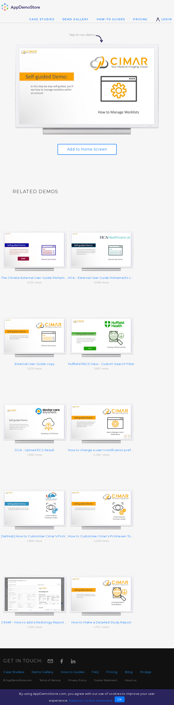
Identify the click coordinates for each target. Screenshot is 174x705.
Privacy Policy (77, 680)
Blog (129, 672)
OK (119, 699)
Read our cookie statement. (91, 700)
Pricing (140, 19)
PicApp (146, 672)
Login (166, 19)
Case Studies (41, 19)
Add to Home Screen (87, 149)
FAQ (95, 672)
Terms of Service (50, 680)
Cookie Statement (105, 680)
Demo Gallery (76, 19)
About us (130, 680)
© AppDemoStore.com (17, 680)
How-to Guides (111, 19)
